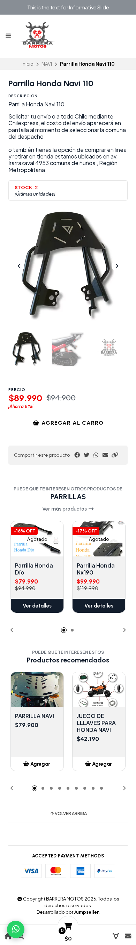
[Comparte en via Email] (105, 455)
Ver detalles (37, 606)
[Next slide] (117, 266)
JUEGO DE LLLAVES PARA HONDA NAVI (96, 722)
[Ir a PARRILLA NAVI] (37, 689)
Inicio (27, 64)
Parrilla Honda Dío (34, 569)
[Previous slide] (19, 266)
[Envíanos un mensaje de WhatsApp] (15, 929)
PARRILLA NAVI (34, 715)
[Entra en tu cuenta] (116, 936)
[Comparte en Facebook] (77, 455)
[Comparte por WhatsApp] (95, 455)
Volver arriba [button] (71, 814)
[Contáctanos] (128, 936)
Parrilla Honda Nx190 (96, 569)
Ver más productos (65, 508)
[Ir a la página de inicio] (8, 936)
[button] (114, 455)
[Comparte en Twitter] (86, 455)
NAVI (46, 64)
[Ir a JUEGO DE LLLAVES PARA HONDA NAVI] (99, 689)
